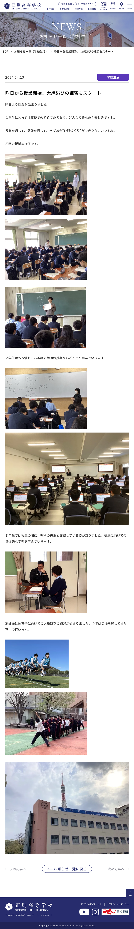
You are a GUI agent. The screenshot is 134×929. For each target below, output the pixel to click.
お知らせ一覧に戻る (70, 868)
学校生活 (79, 9)
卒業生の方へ (87, 4)
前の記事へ (18, 869)
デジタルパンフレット (91, 904)
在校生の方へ (67, 4)
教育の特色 (65, 9)
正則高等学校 (20, 6)
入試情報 (92, 9)
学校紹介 (51, 9)
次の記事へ (116, 869)
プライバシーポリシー (118, 904)
